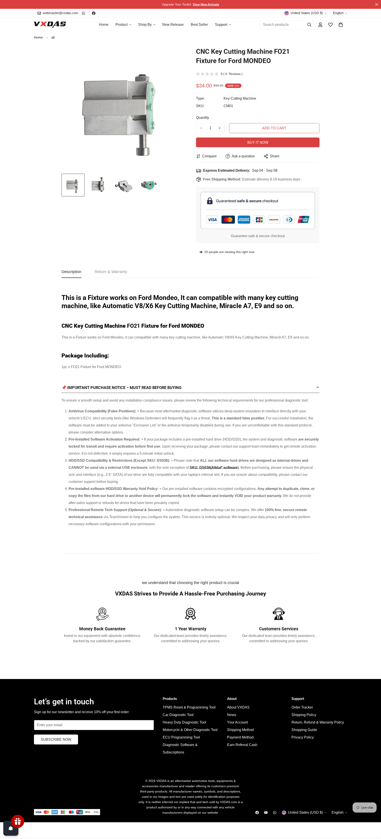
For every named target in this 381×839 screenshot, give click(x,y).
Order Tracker (302, 707)
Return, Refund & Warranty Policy (317, 722)
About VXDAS (238, 707)
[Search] (309, 25)
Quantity (202, 117)
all (52, 37)
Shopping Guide (304, 730)
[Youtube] (266, 812)
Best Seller (199, 24)
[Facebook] (93, 13)
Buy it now (257, 142)
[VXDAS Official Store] (50, 25)
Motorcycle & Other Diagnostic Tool (190, 730)
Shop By (145, 24)
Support (221, 24)
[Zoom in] (176, 56)
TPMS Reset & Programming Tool (189, 707)
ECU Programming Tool (181, 737)
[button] (341, 25)
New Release (173, 24)
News (231, 715)
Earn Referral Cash (242, 745)
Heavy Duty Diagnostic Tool (184, 722)
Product (122, 24)
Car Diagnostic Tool (178, 715)
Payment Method (240, 737)
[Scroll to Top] (372, 815)
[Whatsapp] (83, 13)
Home (103, 24)
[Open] (10, 828)
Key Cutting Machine (240, 98)
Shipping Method (240, 730)
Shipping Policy (303, 715)
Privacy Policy (302, 737)
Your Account (237, 722)
